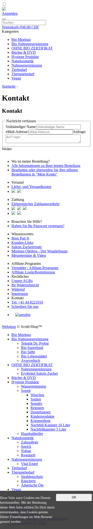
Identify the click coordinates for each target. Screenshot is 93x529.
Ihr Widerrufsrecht (25, 285)
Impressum (19, 294)
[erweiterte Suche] (4, 19)
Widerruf (18, 289)
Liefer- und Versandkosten (31, 187)
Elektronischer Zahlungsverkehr (35, 204)
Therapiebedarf (22, 74)
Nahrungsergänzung (26, 65)
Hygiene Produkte (25, 57)
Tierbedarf (19, 70)
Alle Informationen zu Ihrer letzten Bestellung (45, 166)
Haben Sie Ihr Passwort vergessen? (37, 226)
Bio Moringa (21, 39)
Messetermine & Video (28, 255)
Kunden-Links (22, 242)
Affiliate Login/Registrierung (33, 272)
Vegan (16, 78)
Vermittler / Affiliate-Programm (34, 268)
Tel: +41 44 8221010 (27, 302)
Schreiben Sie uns (24, 307)
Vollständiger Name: (21, 127)
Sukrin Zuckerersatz (26, 247)
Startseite (9, 86)
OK (74, 497)
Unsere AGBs (22, 281)
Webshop (9, 327)
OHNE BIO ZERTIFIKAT (32, 48)
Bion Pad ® (20, 238)
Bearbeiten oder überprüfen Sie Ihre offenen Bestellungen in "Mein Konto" (44, 172)
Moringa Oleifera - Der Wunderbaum (39, 251)
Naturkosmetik (22, 61)
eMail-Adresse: (17, 132)
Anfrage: (79, 132)
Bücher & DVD (23, 52)
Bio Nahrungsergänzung (29, 44)
